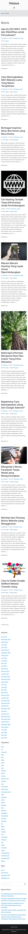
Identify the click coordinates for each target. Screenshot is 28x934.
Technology (4, 837)
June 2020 (4, 732)
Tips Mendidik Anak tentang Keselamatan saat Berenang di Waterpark (14, 895)
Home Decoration (6, 792)
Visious (14, 3)
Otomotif (3, 810)
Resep (3, 826)
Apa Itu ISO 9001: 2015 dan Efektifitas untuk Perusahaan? (14, 32)
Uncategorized (5, 853)
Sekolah (3, 831)
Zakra (22, 929)
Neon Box (16, 139)
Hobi (2, 784)
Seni (2, 834)
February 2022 (5, 695)
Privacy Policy (14, 927)
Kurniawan (5, 275)
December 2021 (5, 700)
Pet (2, 824)
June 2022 (4, 687)
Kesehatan (4, 797)
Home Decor (4, 786)
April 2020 (4, 737)
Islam (2, 794)
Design (3, 773)
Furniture (3, 781)
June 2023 (4, 660)
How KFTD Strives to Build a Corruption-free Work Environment (13, 911)
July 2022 (4, 684)
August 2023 (4, 655)
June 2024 (4, 647)
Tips (2, 842)
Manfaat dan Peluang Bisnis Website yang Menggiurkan (13, 520)
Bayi (2, 757)
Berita (2, 760)
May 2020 (4, 735)
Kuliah (2, 800)
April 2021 (4, 711)
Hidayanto (5, 38)
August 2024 (4, 642)
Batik (2, 754)
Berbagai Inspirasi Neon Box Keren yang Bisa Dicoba (13, 130)
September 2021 (5, 708)
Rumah (3, 829)
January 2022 (5, 698)
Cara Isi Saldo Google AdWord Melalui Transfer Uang (13, 583)
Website (15, 529)
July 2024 (4, 644)
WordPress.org (5, 878)
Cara (2, 768)
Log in (3, 870)
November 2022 (5, 679)
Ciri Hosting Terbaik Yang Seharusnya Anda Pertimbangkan (13, 202)
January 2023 (5, 674)
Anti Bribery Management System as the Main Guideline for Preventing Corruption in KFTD (13, 899)
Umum (3, 850)
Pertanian (3, 818)
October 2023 (5, 650)
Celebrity (3, 770)
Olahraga (3, 805)
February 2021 (5, 714)
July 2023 (4, 658)
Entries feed (4, 872)
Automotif (4, 752)
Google (15, 413)
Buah (2, 765)
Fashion (3, 776)
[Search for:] (14, 884)
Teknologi (4, 839)
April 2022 (4, 690)
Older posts (5, 624)
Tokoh (3, 845)
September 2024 (5, 639)
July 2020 (4, 729)
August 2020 (4, 727)
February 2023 (5, 671)
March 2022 (4, 692)
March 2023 (4, 668)
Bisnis (7, 40)
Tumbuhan (4, 847)
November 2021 (5, 703)
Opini (2, 808)
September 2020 (5, 724)
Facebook (16, 481)
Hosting (15, 91)
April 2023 (4, 666)
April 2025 (4, 636)
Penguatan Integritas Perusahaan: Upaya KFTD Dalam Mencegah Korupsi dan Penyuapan (12, 905)
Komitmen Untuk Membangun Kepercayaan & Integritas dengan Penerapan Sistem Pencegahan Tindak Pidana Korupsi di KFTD (13, 917)
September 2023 (5, 652)
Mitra (4, 208)
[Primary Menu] (14, 8)
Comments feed (5, 875)
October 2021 (5, 706)
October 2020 (5, 721)
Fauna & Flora (5, 778)
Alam (2, 746)
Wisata (3, 861)
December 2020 (5, 716)
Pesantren (4, 821)
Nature (3, 802)
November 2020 (5, 719)
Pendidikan (4, 813)
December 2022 (5, 676)
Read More (4, 68)
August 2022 (4, 682)
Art (2, 749)
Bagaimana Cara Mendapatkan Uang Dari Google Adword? (13, 404)
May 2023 (4, 663)
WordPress (13, 931)
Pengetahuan (4, 816)
